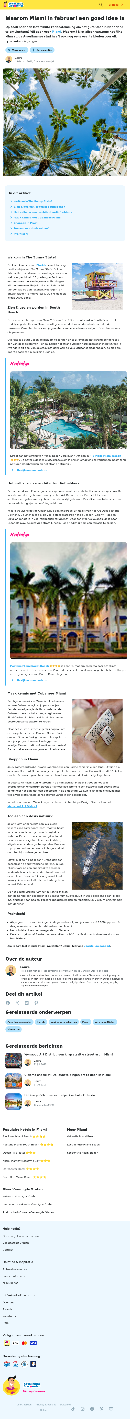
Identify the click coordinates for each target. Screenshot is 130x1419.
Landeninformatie (14, 1276)
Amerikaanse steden (19, 1021)
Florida (41, 265)
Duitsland (65, 1404)
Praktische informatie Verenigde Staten (28, 1212)
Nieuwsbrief (10, 1282)
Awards (7, 1309)
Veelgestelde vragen (16, 1242)
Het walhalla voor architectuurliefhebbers (43, 212)
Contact (8, 1249)
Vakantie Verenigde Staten (20, 1196)
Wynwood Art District (22, 806)
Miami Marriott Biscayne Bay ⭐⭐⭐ (26, 1160)
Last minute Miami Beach (83, 1144)
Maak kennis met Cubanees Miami (37, 217)
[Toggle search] (101, 5)
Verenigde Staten (105, 1021)
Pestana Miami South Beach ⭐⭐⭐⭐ (28, 1144)
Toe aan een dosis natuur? (32, 228)
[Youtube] (111, 1410)
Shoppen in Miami (26, 223)
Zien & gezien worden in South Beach (39, 206)
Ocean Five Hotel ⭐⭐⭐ (19, 1152)
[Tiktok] (73, 1410)
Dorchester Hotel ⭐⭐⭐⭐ (21, 1169)
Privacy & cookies (46, 1404)
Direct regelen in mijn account (22, 1236)
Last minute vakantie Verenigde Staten (28, 1204)
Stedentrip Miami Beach (82, 1152)
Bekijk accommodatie (32, 470)
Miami (56, 31)
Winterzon (13, 1029)
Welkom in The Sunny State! (33, 201)
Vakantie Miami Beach (81, 1136)
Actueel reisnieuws (15, 1269)
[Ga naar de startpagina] (13, 4)
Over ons (8, 1302)
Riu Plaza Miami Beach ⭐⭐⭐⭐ (24, 1136)
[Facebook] (92, 1410)
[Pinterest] (101, 1410)
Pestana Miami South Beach (29, 666)
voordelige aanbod (97, 946)
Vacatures (9, 1316)
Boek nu (113, 4)
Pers (5, 1322)
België (43, 1409)
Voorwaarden (24, 1404)
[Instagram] (82, 1410)
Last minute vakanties (64, 1021)
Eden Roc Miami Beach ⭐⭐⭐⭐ (24, 1177)
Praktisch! (21, 233)
